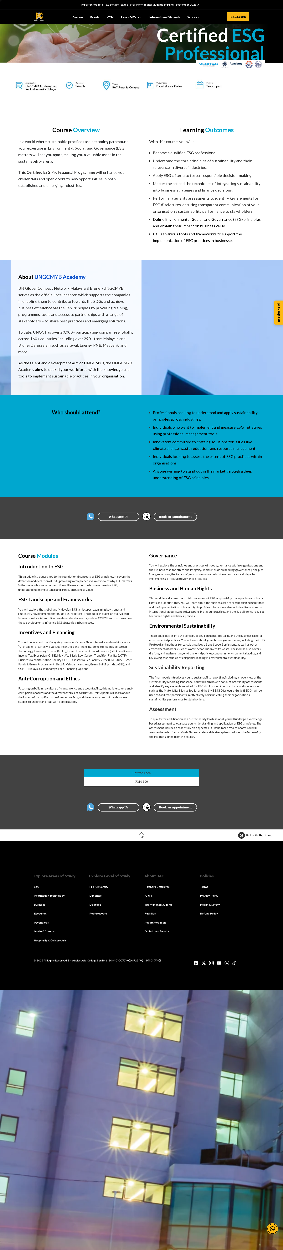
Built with (259, 835)
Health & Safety (210, 904)
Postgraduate (98, 913)
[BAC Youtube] (219, 962)
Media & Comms (44, 931)
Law (36, 887)
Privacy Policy (209, 895)
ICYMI (148, 895)
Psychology (41, 922)
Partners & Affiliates (157, 887)
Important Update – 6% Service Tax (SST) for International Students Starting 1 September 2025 (138, 4)
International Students (158, 904)
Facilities (150, 913)
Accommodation (155, 922)
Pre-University (98, 887)
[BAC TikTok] (234, 962)
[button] (272, 1224)
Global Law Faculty (157, 931)
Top (141, 837)
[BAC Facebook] (196, 962)
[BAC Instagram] (211, 962)
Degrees (95, 904)
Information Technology (49, 895)
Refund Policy (209, 913)
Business (39, 904)
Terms (204, 887)
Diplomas (95, 895)
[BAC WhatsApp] (227, 962)
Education (40, 913)
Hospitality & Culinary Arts (50, 940)
